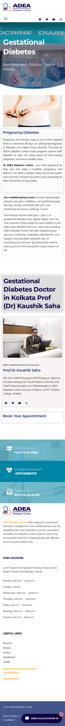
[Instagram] (61, 19)
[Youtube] (54, 19)
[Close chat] (53, 56)
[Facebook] (40, 19)
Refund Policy (10, 716)
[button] (5, 18)
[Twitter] (47, 19)
